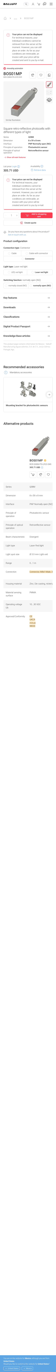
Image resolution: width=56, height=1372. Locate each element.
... (15, 17)
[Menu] (51, 4)
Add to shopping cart (39, 215)
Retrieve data (40, 170)
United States (13, 1368)
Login (14, 166)
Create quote (30, 223)
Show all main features (16, 157)
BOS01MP (29, 18)
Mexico (29, 1368)
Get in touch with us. (17, 235)
